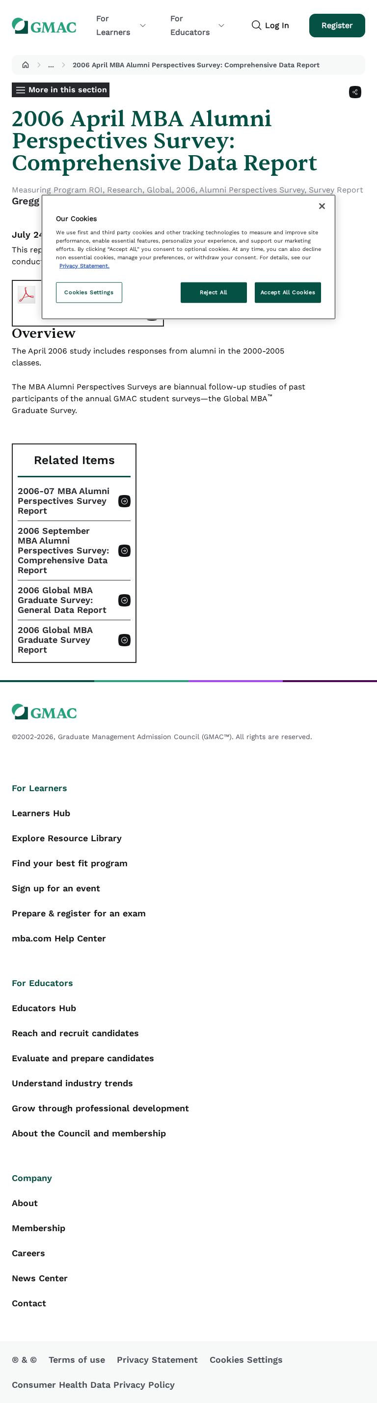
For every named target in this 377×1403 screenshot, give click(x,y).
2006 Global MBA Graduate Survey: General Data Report (62, 600)
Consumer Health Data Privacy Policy (93, 1384)
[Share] (355, 92)
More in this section (67, 89)
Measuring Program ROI (57, 189)
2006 (185, 189)
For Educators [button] (190, 25)
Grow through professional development (100, 1108)
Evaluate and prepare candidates (83, 1058)
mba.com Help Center (59, 938)
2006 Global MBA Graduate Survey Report (55, 640)
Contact (29, 1303)
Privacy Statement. (84, 265)
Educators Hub (44, 1008)
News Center (40, 1278)
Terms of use (77, 1359)
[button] (25, 65)
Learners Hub (41, 813)
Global (159, 189)
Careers (28, 1253)
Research (124, 189)
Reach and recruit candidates (75, 1033)
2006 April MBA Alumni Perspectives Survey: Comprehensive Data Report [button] (196, 65)
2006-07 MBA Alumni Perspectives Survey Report (63, 501)
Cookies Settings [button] (246, 1359)
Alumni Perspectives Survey (251, 189)
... (51, 65)
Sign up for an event (56, 888)
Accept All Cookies (288, 292)
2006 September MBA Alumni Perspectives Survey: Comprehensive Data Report (63, 550)
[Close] (322, 206)
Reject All (213, 292)
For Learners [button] (113, 25)
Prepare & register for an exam (79, 913)
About (25, 1203)
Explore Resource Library (67, 838)
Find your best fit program (70, 863)
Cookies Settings (88, 292)
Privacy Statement (157, 1359)
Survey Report (336, 189)
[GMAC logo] (188, 712)
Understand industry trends (72, 1083)
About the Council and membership (89, 1133)
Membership (38, 1228)
